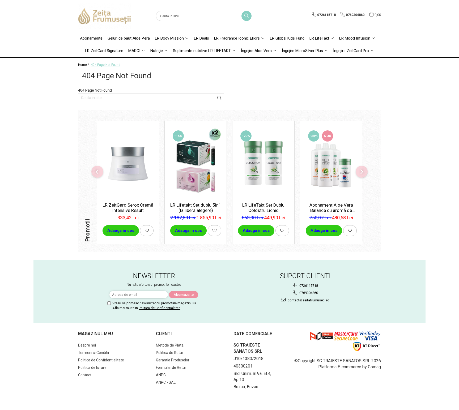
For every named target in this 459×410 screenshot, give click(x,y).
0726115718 (308, 286)
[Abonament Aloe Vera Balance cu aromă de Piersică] (331, 163)
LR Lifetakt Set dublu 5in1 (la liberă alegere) (195, 207)
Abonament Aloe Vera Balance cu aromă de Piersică (331, 207)
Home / (84, 65)
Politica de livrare (92, 367)
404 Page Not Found (105, 65)
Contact (84, 375)
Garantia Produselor (172, 360)
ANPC (161, 375)
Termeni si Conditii (93, 353)
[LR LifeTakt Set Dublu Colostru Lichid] (263, 163)
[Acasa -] (104, 16)
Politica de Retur (169, 353)
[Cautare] (246, 16)
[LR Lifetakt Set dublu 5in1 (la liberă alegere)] (196, 163)
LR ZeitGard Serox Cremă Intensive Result (128, 207)
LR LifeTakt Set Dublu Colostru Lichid (263, 207)
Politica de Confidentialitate (159, 308)
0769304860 (308, 293)
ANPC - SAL (166, 382)
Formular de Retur (171, 367)
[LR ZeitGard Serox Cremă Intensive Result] (128, 163)
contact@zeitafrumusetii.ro (308, 300)
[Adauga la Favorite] (147, 230)
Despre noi (87, 345)
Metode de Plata (170, 345)
